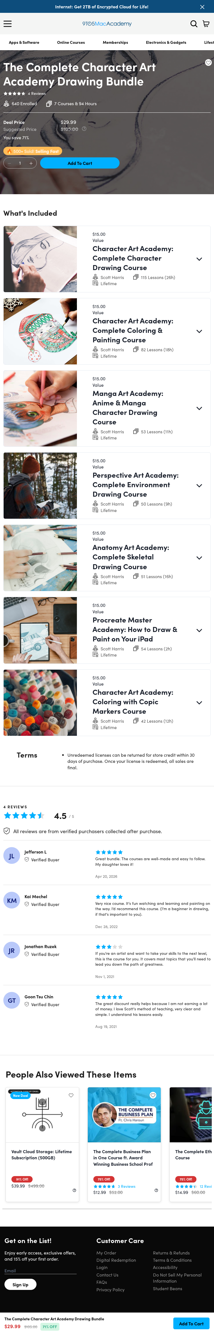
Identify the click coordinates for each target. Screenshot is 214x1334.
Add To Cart (80, 163)
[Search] (194, 23)
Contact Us (107, 1274)
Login (102, 1267)
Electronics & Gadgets (166, 42)
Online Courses (71, 42)
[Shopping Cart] (206, 23)
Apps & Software (24, 42)
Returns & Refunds (171, 1252)
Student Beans (167, 1288)
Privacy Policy (110, 1289)
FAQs (101, 1282)
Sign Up (20, 1284)
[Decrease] (9, 163)
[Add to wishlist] (208, 62)
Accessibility (165, 1267)
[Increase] (31, 163)
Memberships (115, 42)
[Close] (202, 7)
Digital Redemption (116, 1260)
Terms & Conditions (172, 1260)
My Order (106, 1252)
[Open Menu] (8, 23)
